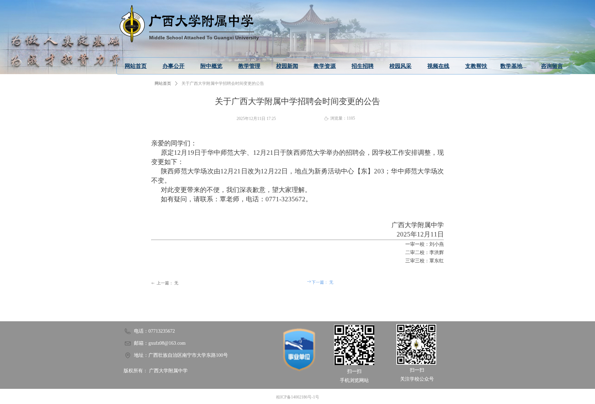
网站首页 (163, 83)
